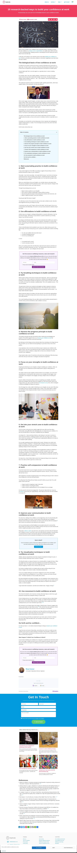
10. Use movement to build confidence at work (34, 155)
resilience (22, 491)
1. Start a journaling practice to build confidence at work (36, 137)
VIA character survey (43, 382)
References (26, 159)
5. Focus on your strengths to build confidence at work (36, 145)
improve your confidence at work (45, 337)
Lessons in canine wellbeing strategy (47, 748)
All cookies (39, 847)
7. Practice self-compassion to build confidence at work (36, 149)
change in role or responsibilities (36, 50)
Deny (53, 847)
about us (47, 2)
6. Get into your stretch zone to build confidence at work (36, 147)
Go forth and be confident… (30, 157)
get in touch (66, 2)
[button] (49, 19)
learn (59, 2)
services (53, 2)
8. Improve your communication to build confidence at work (37, 151)
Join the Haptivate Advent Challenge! (27, 768)
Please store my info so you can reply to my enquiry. (33, 718)
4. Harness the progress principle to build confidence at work (37, 143)
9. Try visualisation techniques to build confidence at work (37, 153)
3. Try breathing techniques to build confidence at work (36, 141)
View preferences (68, 847)
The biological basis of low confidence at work (34, 136)
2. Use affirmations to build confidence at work (34, 139)
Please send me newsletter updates (28, 264)
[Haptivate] (6, 2)
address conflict (28, 530)
